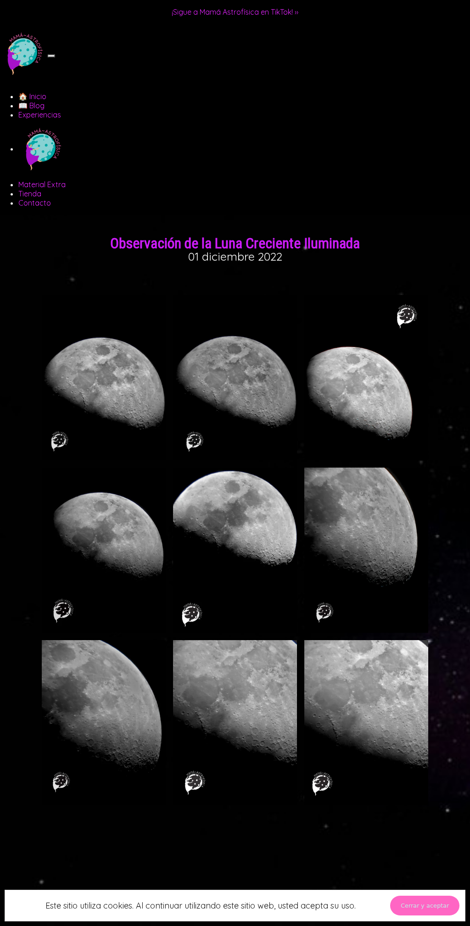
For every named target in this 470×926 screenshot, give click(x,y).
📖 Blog (31, 105)
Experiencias (39, 114)
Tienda (29, 193)
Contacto (34, 202)
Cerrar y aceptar (425, 905)
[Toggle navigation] (51, 56)
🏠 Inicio (32, 96)
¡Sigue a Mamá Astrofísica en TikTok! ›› (235, 12)
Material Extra (42, 184)
